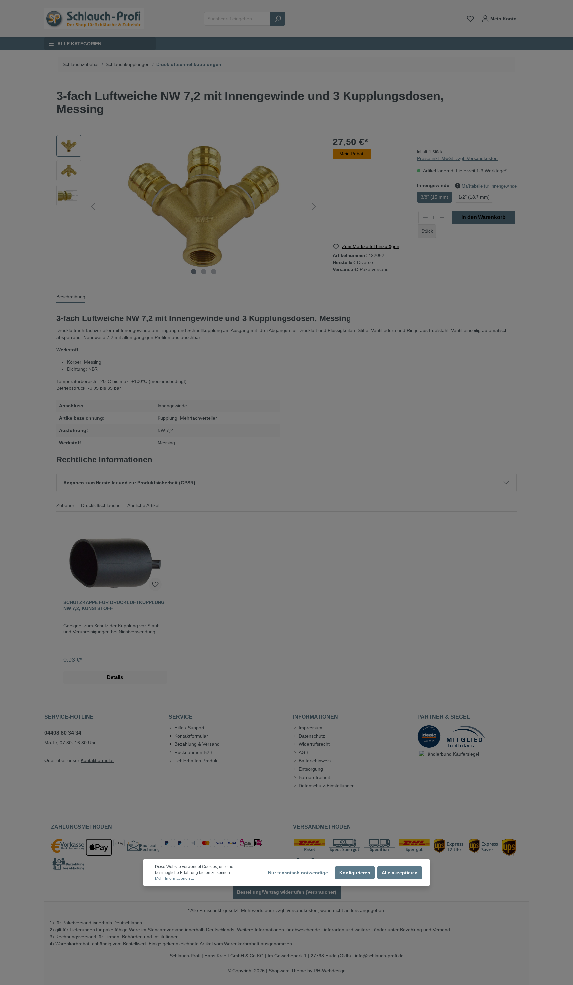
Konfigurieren (354, 872)
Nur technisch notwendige (298, 872)
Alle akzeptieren (400, 872)
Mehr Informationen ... (174, 878)
